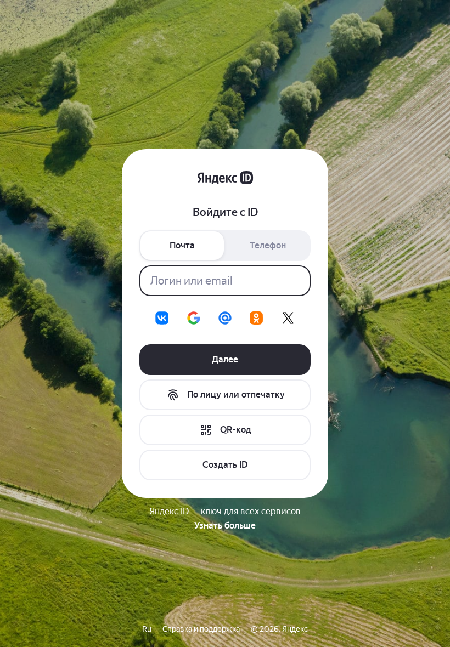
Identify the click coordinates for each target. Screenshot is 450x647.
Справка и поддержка (201, 629)
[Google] (194, 318)
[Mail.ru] (225, 318)
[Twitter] (288, 318)
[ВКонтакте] (162, 318)
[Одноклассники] (256, 318)
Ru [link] (146, 629)
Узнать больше (225, 525)
